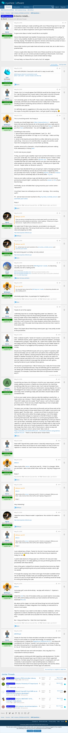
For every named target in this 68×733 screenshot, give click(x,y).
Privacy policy (52, 721)
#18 (59, 631)
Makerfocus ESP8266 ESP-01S (42, 641)
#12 (59, 440)
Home (62, 721)
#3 (59, 89)
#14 (59, 484)
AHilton (7, 388)
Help (58, 721)
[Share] (63, 23)
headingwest (9, 708)
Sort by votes (62, 64)
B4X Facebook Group (20, 10)
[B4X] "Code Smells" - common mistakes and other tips (27, 75)
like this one (42, 159)
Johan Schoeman (10, 680)
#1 (65, 23)
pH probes (43, 197)
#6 (59, 240)
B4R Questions (20, 687)
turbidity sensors (52, 197)
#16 (59, 531)
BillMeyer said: (19, 216)
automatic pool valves (21, 198)
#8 (59, 283)
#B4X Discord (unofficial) (7, 10)
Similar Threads (22, 19)
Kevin (5, 19)
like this (46, 172)
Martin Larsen (9, 695)
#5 (59, 213)
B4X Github (31, 10)
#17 (59, 583)
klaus (7, 272)
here (50, 126)
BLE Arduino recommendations (26, 706)
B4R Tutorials (25, 680)
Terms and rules (43, 721)
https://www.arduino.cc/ (41, 122)
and (23, 278)
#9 (59, 307)
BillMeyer (7, 125)
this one (23, 599)
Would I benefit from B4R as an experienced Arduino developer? (21, 692)
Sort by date (54, 64)
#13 (59, 460)
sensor (28, 466)
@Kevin (16, 463)
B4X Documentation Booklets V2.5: (22, 273)
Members (26, 7)
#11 (59, 379)
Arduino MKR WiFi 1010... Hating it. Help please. (19, 700)
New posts (16, 7)
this (55, 180)
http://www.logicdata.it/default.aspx (23, 232)
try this (50, 174)
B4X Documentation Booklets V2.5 (22, 272)
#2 (59, 68)
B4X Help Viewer (23, 275)
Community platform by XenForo (34, 724)
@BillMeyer (17, 634)
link (22, 596)
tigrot (7, 222)
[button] (21, 7)
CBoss (7, 687)
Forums (8, 7)
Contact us (35, 721)
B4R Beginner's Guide (40, 266)
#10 (59, 335)
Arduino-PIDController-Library (25, 678)
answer (49, 180)
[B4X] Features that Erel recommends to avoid (25, 74)
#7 (59, 263)
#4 (59, 115)
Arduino (57, 172)
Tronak (8, 702)
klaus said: (18, 286)
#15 (59, 512)
